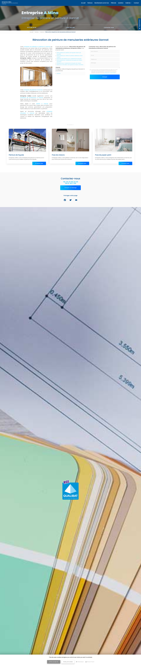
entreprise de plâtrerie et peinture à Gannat (37, 46)
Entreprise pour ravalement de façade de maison (69, 63)
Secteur (37, 32)
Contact (136, 3)
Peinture (89, 3)
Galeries (127, 3)
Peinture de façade (16, 155)
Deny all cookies (68, 662)
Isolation (120, 3)
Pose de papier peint (103, 155)
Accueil (83, 3)
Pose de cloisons (58, 155)
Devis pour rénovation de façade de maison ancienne (70, 64)
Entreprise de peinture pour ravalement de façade (69, 58)
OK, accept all (54, 662)
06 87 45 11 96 (70, 27)
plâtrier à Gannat (42, 104)
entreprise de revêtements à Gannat (31, 97)
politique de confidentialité (109, 72)
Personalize (80, 662)
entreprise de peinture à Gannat (33, 90)
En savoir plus (39, 163)
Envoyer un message (71, 188)
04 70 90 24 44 (31, 27)
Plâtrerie (113, 3)
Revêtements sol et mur (102, 3)
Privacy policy (90, 662)
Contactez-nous (109, 27)
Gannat (42, 32)
